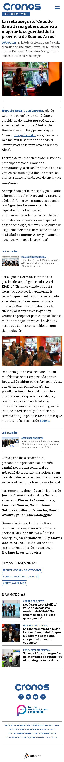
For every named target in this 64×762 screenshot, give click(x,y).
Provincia (10, 725)
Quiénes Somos (36, 737)
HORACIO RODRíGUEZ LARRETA (20, 577)
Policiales (49, 729)
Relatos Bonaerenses (44, 733)
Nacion (48, 725)
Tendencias (36, 729)
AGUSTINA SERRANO (14, 583)
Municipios (37, 725)
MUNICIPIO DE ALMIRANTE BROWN (22, 570)
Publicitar (20, 737)
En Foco (24, 729)
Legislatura (23, 725)
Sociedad (14, 729)
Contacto (51, 737)
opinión (10, 737)
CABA (56, 725)
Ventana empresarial (19, 733)
